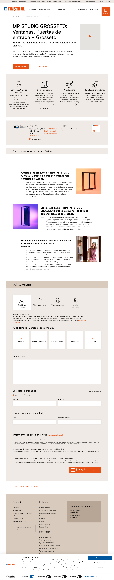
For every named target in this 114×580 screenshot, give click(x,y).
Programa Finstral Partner (54, 1)
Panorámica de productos (47, 513)
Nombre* (16, 399)
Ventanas (32, 10)
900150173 (74, 512)
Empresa (14, 1)
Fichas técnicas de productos (48, 548)
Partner (20, 17)
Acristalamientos (60, 10)
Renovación (82, 10)
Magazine (42, 519)
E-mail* (15, 418)
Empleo (41, 521)
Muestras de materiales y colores (49, 545)
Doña (28, 395)
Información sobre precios (47, 510)
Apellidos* (61, 399)
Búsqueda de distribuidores (73, 1)
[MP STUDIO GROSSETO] (20, 127)
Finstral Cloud (43, 527)
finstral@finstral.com (19, 521)
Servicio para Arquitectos (37, 1)
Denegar (100, 567)
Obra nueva (93, 10)
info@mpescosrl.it (50, 131)
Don (16, 395)
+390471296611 (18, 519)
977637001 (74, 518)
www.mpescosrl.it (50, 133)
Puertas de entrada (45, 10)
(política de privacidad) (55, 435)
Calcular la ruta (34, 135)
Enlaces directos (90, 1)
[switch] (48, 576)
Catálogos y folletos (45, 537)
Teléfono (64, 418)
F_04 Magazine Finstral (46, 543)
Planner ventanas (44, 507)
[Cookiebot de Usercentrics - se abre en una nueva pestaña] (11, 576)
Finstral (15, 17)
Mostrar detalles (89, 576)
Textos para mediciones (46, 551)
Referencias (22, 1)
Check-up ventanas (45, 540)
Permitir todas (100, 558)
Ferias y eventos (44, 524)
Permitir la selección (100, 563)
